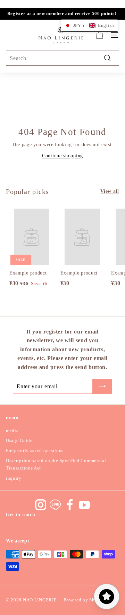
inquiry (14, 478)
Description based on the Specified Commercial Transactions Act (56, 464)
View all (109, 191)
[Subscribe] (102, 386)
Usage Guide (19, 440)
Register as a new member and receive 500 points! (61, 13)
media (12, 430)
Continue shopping (62, 155)
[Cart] (99, 35)
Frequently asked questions (35, 450)
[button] (89, 25)
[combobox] (62, 58)
